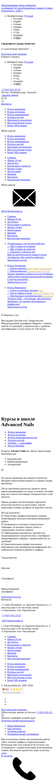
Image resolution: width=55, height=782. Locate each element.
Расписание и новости (19, 166)
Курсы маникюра (16, 109)
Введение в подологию (19, 120)
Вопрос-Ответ (14, 168)
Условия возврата (16, 731)
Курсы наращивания (18, 114)
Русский (28, 16)
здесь (4, 753)
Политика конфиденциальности (18, 720)
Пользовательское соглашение (23, 734)
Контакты (6, 104)
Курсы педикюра (16, 112)
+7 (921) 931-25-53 (10, 89)
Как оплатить (14, 728)
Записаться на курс (11, 597)
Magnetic (11, 174)
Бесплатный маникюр (18, 179)
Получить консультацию (14, 54)
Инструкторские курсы (19, 123)
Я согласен (7, 755)
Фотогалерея (14, 171)
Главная (11, 157)
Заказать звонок (10, 95)
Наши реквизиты (16, 726)
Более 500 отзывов (17, 125)
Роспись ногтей (15, 117)
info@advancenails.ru (12, 620)
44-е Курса (12, 163)
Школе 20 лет (14, 160)
